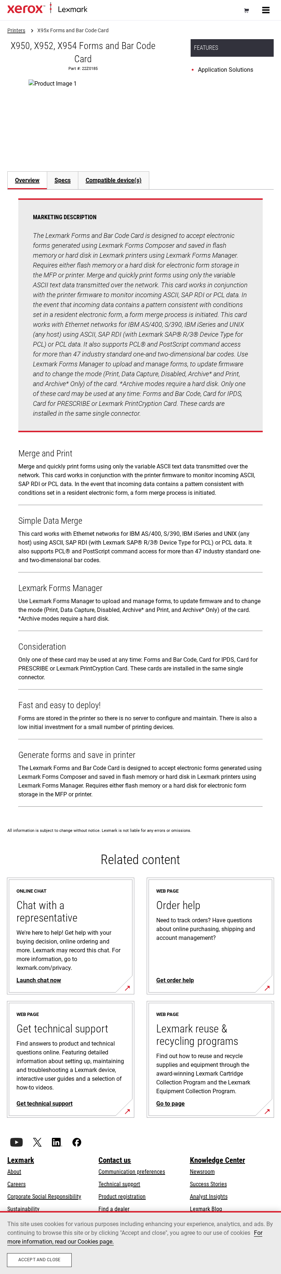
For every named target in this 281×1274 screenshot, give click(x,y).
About (14, 1171)
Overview (27, 180)
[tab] (27, 180)
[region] (140, 1242)
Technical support (119, 1184)
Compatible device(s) (114, 180)
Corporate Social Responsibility (44, 1196)
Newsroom (202, 1171)
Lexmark (20, 1160)
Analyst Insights (209, 1196)
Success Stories (208, 1184)
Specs (63, 180)
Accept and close (39, 1259)
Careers (16, 1184)
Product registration (122, 1196)
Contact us (114, 1160)
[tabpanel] (140, 504)
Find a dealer (114, 1209)
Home (93, 10)
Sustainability (23, 1209)
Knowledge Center (217, 1160)
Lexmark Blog (206, 1209)
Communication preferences (131, 1171)
